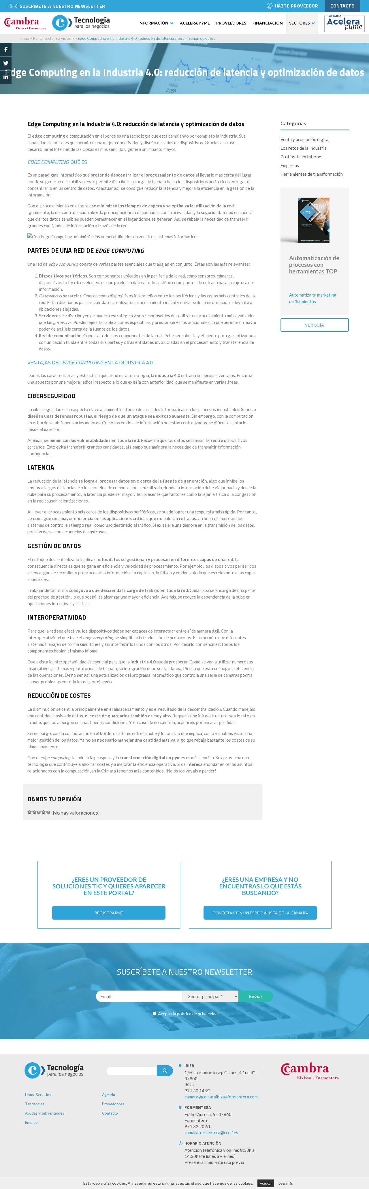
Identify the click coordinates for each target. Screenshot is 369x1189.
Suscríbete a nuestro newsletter (62, 6)
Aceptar (266, 1183)
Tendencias (34, 1104)
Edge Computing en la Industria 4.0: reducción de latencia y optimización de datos (146, 38)
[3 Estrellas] (39, 812)
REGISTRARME (109, 912)
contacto (342, 5)
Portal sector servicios (52, 38)
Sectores (299, 22)
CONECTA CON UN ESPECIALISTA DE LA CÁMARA (260, 912)
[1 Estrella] (29, 812)
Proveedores (231, 22)
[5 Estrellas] (48, 812)
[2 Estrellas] (34, 812)
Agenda (108, 1094)
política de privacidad (197, 1013)
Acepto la (187, 1013)
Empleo (31, 1122)
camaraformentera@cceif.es (211, 1132)
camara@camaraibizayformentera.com (221, 1096)
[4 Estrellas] (43, 812)
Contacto (110, 1113)
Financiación (268, 22)
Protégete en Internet (301, 156)
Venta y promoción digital (305, 139)
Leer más (285, 1183)
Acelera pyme (195, 22)
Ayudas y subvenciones (44, 1113)
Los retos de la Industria (303, 148)
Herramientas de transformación (311, 174)
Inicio (24, 38)
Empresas (289, 165)
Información (153, 22)
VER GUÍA (314, 324)
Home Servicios (38, 1094)
